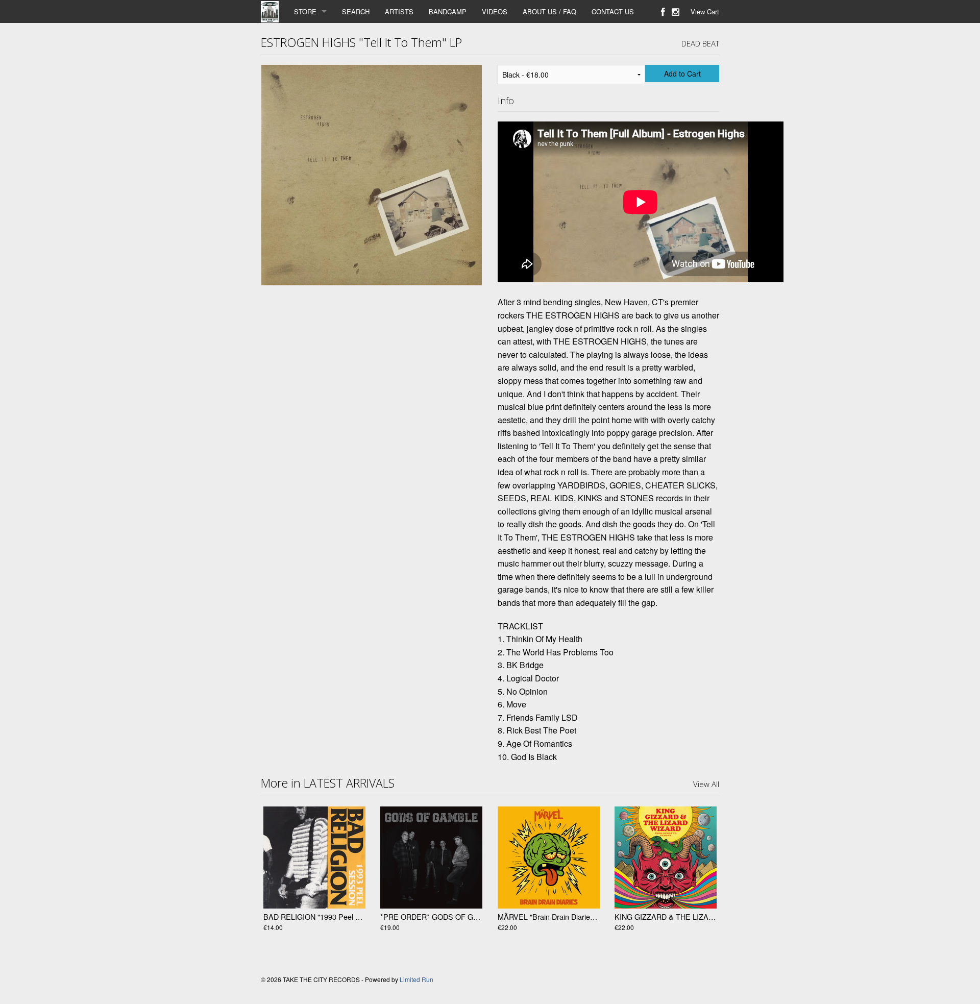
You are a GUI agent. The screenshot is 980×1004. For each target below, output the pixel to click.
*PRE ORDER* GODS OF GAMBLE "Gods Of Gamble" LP (476, 916)
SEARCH (356, 11)
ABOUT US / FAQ (549, 11)
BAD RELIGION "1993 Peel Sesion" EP (328, 916)
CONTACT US (613, 11)
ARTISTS (399, 11)
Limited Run (416, 979)
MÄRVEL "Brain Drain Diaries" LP (552, 916)
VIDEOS (494, 11)
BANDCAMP (448, 11)
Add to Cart (682, 73)
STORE (305, 11)
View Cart (705, 11)
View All (706, 784)
